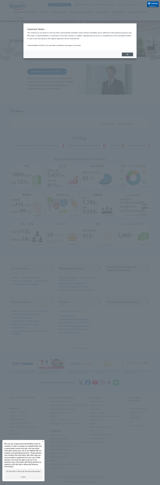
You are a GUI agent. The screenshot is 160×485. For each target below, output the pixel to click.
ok (127, 54)
